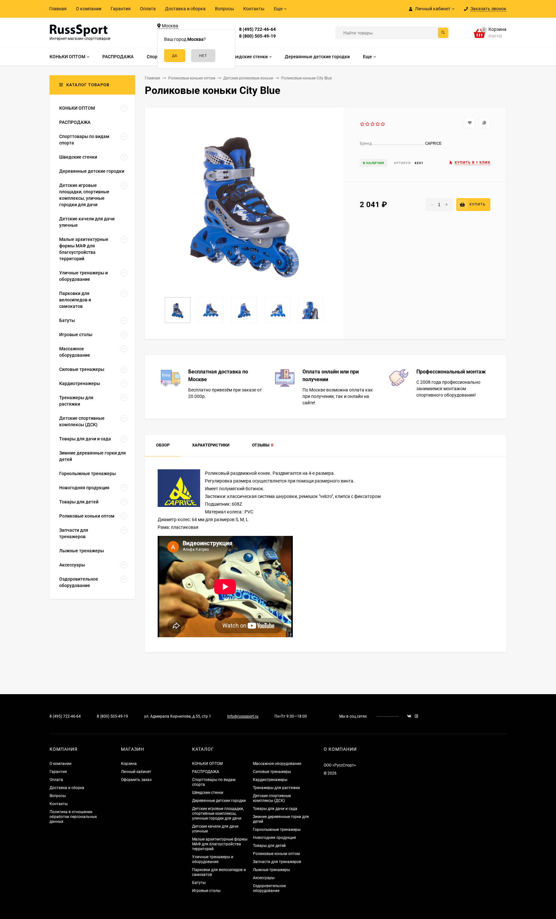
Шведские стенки (207, 792)
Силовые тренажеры (272, 771)
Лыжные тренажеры (271, 870)
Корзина (129, 763)
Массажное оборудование (277, 763)
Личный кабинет (136, 771)
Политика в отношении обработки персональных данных (73, 817)
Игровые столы (206, 890)
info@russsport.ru (242, 716)
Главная (58, 8)
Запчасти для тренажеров (277, 861)
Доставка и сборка (185, 8)
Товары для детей (269, 845)
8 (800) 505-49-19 (257, 36)
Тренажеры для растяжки (276, 788)
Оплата (148, 8)
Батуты (199, 882)
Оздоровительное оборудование (269, 888)
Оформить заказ (136, 779)
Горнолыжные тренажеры (277, 829)
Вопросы (224, 8)
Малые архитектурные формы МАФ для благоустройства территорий (219, 844)
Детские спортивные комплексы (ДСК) (272, 798)
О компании (88, 8)
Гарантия (121, 8)
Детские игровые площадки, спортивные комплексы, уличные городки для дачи (218, 813)
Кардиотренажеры (270, 779)
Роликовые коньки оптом (276, 853)
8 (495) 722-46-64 (257, 29)
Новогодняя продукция (274, 837)
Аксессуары (263, 878)
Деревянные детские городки (219, 800)
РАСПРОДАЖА (205, 771)
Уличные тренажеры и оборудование (212, 859)
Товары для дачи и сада (275, 808)
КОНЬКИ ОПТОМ (207, 763)
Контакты (253, 8)
